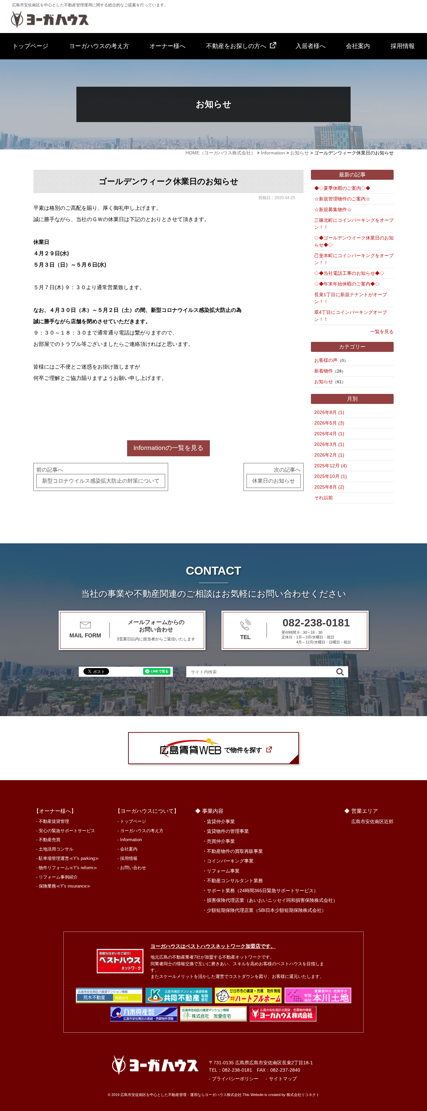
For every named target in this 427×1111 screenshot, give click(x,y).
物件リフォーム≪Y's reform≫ (68, 867)
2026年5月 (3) (329, 423)
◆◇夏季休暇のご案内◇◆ (342, 188)
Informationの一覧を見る (168, 447)
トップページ (30, 46)
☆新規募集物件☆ (333, 209)
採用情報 (403, 46)
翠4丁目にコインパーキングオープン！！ (350, 316)
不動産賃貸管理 (54, 821)
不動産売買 (49, 839)
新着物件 (323, 371)
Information (131, 839)
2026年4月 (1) (329, 433)
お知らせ (323, 381)
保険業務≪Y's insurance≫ (65, 886)
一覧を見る (382, 331)
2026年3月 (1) (329, 444)
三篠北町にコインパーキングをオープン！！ (354, 223)
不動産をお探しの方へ (236, 46)
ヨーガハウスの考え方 (99, 46)
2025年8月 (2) (329, 487)
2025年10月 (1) (330, 476)
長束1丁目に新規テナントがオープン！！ (350, 298)
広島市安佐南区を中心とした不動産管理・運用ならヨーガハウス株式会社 (181, 1095)
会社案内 (358, 46)
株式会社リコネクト (303, 1095)
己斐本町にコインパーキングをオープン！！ (354, 259)
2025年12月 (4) (330, 465)
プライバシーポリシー (235, 1078)
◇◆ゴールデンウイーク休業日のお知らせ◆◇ (354, 241)
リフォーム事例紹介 (58, 877)
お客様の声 (326, 360)
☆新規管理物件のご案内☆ (342, 198)
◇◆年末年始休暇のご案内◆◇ (347, 284)
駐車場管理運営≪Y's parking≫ (69, 858)
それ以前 (323, 497)
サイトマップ (283, 1078)
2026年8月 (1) (329, 412)
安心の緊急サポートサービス (67, 830)
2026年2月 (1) (329, 455)
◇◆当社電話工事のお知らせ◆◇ (349, 273)
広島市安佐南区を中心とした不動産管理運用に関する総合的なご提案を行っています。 (90, 5)
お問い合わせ (133, 867)
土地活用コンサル (56, 849)
